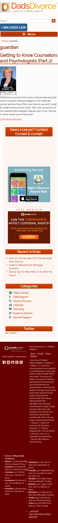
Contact (40, 353)
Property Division (23, 313)
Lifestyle (18, 305)
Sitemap (33, 356)
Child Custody (21, 292)
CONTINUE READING (10, 119)
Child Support (20, 297)
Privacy (48, 353)
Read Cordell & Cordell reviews (14, 357)
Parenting (18, 309)
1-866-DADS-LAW (13, 27)
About (32, 353)
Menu (30, 34)
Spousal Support (22, 317)
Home (5, 41)
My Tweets (11, 333)
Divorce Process (22, 301)
